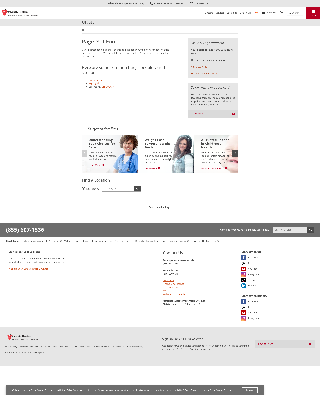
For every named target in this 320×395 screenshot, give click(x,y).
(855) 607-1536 (25, 229)
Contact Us (168, 280)
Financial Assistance (173, 283)
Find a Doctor (96, 79)
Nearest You (92, 188)
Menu (313, 15)
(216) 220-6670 (170, 273)
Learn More (198, 113)
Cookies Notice (86, 390)
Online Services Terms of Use (43, 390)
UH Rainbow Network (212, 168)
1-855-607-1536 (199, 66)
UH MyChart (271, 13)
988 (165, 304)
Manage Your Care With (28, 268)
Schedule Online (201, 3)
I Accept (249, 390)
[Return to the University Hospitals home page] (20, 12)
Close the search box (305, 13)
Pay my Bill (94, 83)
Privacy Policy (66, 390)
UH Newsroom (170, 287)
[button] (235, 153)
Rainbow (256, 12)
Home (83, 29)
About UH (168, 290)
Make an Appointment (202, 73)
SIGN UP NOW (266, 343)
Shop (281, 12)
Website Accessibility (174, 293)
